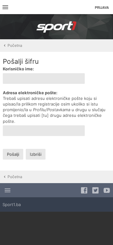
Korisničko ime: (18, 68)
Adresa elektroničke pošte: (30, 92)
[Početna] (56, 27)
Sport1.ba (12, 204)
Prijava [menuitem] (102, 7)
